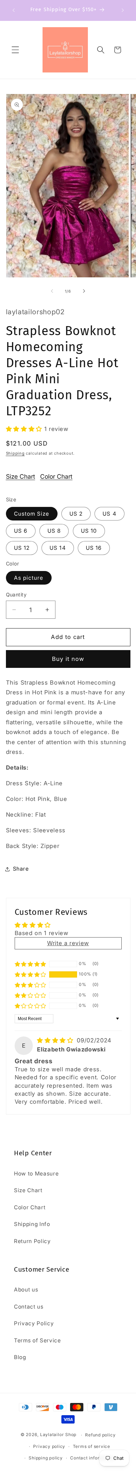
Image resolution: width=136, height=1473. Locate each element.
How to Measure (36, 1173)
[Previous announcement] (13, 10)
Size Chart (20, 476)
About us (26, 1289)
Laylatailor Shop (58, 1434)
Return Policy (32, 1241)
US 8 (54, 530)
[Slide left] (52, 291)
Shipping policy (46, 1457)
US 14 (58, 548)
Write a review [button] (68, 943)
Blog (20, 1357)
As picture (29, 577)
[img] (56, 1040)
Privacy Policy (34, 1323)
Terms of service (91, 1446)
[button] (15, 49)
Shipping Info (32, 1224)
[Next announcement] (122, 10)
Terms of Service (37, 1340)
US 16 (94, 548)
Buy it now (68, 658)
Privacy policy (49, 1446)
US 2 (76, 513)
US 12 (22, 548)
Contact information (92, 1457)
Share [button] (21, 868)
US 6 (21, 530)
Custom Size (32, 513)
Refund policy (100, 1434)
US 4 (109, 513)
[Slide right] (84, 291)
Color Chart (56, 476)
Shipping (15, 453)
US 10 (89, 530)
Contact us (29, 1306)
